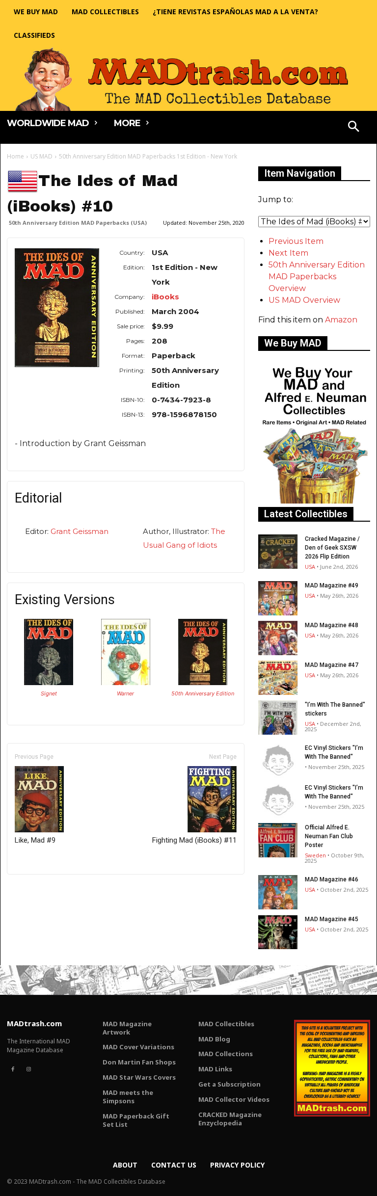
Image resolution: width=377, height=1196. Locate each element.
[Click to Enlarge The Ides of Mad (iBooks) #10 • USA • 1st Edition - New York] (202, 682)
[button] (354, 127)
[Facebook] (13, 1069)
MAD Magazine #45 (331, 919)
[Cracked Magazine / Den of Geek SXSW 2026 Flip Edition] (277, 551)
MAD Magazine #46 (331, 879)
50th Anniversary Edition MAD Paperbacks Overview (317, 276)
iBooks (165, 296)
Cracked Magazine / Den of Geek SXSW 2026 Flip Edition (332, 547)
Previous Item (296, 241)
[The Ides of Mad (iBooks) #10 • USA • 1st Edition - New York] (57, 307)
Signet (49, 693)
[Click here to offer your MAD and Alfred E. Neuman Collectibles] (314, 500)
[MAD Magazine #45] (277, 932)
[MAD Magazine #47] (277, 678)
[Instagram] (28, 1069)
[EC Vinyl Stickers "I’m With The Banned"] (277, 761)
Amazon (341, 319)
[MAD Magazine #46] (277, 892)
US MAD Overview (304, 300)
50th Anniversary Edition (202, 693)
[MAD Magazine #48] (277, 638)
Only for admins (41, 891)
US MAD (41, 156)
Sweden (315, 855)
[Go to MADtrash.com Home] (188, 79)
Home (15, 156)
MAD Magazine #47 (331, 665)
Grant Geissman (79, 531)
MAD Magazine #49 (331, 585)
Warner (125, 693)
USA (310, 566)
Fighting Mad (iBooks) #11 (194, 840)
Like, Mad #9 (35, 840)
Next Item (288, 253)
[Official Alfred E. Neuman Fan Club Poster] (277, 840)
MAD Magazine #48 (331, 625)
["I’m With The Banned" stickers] (277, 717)
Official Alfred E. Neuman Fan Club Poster (329, 836)
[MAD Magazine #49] (277, 598)
